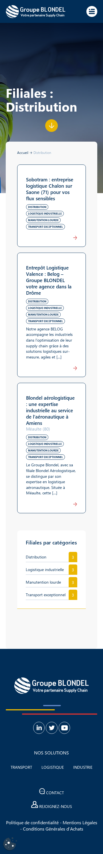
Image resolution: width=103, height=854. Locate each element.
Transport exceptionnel (46, 594)
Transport (21, 767)
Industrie (82, 767)
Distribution (36, 557)
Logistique (52, 767)
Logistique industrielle (45, 569)
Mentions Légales (80, 822)
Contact (54, 792)
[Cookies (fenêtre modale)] (10, 844)
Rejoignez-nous (55, 806)
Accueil (22, 152)
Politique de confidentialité (32, 822)
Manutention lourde (43, 582)
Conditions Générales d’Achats (53, 829)
